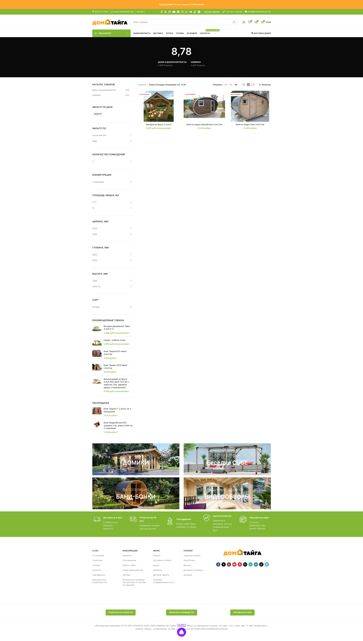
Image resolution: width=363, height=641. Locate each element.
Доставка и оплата (162, 560)
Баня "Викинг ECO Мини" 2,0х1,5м (116, 366)
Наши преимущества (133, 570)
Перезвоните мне (242, 612)
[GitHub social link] (182, 12)
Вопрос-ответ (129, 565)
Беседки (188, 575)
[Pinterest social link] (178, 12)
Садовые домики (192, 555)
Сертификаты (98, 575)
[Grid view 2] (243, 84)
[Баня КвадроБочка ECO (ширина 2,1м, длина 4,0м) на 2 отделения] (97, 427)
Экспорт (127, 575)
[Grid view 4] (252, 84)
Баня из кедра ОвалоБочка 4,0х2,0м (204, 124)
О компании (98, 555)
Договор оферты (161, 575)
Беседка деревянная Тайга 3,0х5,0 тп (117, 327)
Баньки (187, 565)
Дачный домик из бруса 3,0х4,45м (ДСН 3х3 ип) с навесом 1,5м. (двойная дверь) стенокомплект (116, 383)
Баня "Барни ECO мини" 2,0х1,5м (115, 352)
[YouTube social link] (174, 12)
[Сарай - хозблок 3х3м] (97, 342)
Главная (142, 84)
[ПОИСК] (234, 22)
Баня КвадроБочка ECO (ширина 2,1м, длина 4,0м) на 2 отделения (118, 425)
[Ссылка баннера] (136, 459)
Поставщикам (129, 560)
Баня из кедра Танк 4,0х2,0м (250, 124)
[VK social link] (190, 12)
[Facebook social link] (161, 12)
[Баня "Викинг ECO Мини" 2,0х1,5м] (97, 368)
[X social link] (165, 12)
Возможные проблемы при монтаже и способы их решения (134, 582)
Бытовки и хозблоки (193, 570)
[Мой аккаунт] (244, 22)
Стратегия (97, 560)
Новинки (96, 95)
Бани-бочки (189, 560)
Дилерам (127, 555)
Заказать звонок (212, 12)
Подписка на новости (120, 612)
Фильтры (266, 85)
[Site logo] (110, 22)
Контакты (96, 570)
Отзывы (96, 565)
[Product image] (158, 106)
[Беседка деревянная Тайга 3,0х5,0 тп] (97, 329)
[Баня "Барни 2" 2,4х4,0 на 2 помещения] (97, 412)
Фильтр (98, 114)
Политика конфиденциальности (163, 580)
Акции (156, 565)
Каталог (157, 555)
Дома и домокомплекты (104, 90)
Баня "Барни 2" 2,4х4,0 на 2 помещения (117, 410)
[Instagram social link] (170, 12)
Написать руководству (181, 612)
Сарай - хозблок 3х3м (114, 340)
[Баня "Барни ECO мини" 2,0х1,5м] (97, 354)
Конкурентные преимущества (99, 580)
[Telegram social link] (199, 12)
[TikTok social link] (195, 12)
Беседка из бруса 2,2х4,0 (158, 124)
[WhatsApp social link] (186, 12)
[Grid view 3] (248, 84)
